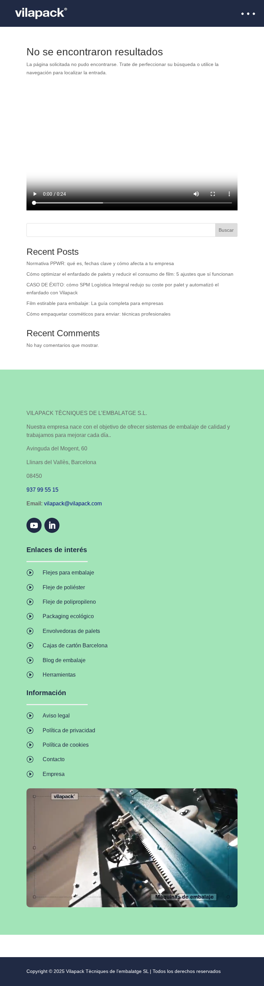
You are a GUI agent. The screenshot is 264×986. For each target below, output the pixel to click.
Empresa (54, 774)
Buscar (226, 230)
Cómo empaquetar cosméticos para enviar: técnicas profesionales (98, 314)
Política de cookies (66, 745)
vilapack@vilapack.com (73, 503)
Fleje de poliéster (64, 587)
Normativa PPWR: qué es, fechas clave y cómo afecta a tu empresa (100, 263)
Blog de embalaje (64, 660)
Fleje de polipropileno (69, 602)
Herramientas (59, 675)
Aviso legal (56, 716)
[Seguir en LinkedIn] (51, 525)
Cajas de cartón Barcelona (75, 645)
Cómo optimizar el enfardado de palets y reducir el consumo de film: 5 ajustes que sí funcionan (129, 274)
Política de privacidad (69, 730)
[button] (248, 13)
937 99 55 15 (42, 490)
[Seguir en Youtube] (34, 525)
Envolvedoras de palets (71, 631)
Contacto (54, 759)
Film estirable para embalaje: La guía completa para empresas (94, 303)
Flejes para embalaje (68, 573)
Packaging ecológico (68, 616)
